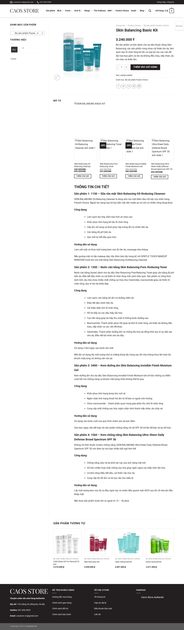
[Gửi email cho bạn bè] (128, 86)
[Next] (174, 551)
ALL (14, 49)
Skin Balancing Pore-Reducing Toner (109, 165)
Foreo (67, 10)
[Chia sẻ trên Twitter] (123, 86)
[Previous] (53, 551)
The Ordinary (100, 10)
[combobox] (27, 33)
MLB (59, 10)
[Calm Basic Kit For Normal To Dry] (67, 542)
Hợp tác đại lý (100, 603)
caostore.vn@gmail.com (27, 616)
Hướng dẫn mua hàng (62, 597)
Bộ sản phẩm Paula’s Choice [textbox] (27, 33)
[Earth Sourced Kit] (160, 542)
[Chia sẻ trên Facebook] (118, 86)
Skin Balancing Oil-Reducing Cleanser (82, 165)
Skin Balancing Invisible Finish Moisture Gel (135, 165)
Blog (142, 10)
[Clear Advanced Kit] (129, 542)
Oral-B (77, 10)
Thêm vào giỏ (82, 176)
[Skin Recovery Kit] (98, 542)
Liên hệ (97, 614)
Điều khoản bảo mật (103, 608)
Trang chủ (120, 25)
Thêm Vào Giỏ (108, 176)
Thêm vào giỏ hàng (145, 67)
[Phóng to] (57, 77)
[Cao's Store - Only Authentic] (24, 11)
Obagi (87, 10)
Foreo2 (13, 59)
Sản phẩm (50, 10)
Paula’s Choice (122, 10)
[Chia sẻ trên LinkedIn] (139, 86)
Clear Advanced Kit (123, 562)
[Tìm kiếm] (150, 11)
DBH (110, 10)
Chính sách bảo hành (61, 614)
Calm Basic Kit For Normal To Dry (66, 563)
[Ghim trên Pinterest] (134, 86)
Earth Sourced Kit (153, 562)
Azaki (133, 10)
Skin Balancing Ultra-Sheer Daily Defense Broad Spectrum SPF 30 (161, 166)
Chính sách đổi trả (60, 608)
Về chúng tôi (99, 597)
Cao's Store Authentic (152, 597)
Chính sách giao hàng (61, 603)
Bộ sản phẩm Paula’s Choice (156, 25)
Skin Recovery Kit (91, 562)
